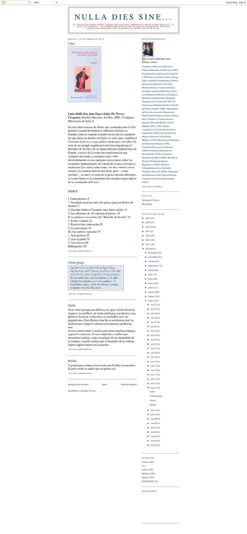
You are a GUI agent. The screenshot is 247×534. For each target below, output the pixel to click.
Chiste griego (76, 262)
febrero (151, 296)
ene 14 (154, 378)
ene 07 (154, 427)
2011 (148, 244)
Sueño (72, 305)
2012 (148, 239)
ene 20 (154, 352)
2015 (148, 231)
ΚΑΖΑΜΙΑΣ (147, 481)
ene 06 (154, 431)
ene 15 (154, 374)
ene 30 (154, 308)
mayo (151, 283)
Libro (71, 43)
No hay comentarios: (81, 251)
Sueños (145, 477)
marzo (151, 291)
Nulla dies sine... (124, 16)
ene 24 (154, 335)
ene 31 (154, 304)
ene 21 (154, 348)
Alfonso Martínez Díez (158, 59)
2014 (148, 235)
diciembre (153, 252)
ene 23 (154, 339)
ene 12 (154, 387)
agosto (151, 270)
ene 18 (154, 361)
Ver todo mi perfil (152, 187)
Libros (145, 469)
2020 (148, 222)
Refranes (146, 473)
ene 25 (154, 330)
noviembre (153, 256)
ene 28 (154, 317)
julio (150, 274)
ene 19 (154, 357)
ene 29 (154, 313)
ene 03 (154, 445)
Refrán (72, 361)
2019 (148, 226)
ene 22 (154, 343)
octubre (152, 261)
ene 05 (154, 436)
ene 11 (154, 410)
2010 (148, 248)
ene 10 (154, 414)
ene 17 (154, 365)
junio (151, 278)
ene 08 (154, 423)
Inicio (104, 384)
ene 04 (154, 440)
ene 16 (154, 370)
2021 (148, 218)
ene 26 (154, 326)
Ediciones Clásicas (150, 200)
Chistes (145, 462)
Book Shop (147, 203)
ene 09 (154, 418)
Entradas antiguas (129, 384)
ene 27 (154, 322)
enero (151, 300)
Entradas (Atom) (88, 390)
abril (150, 287)
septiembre (153, 265)
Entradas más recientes (78, 384)
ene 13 (154, 383)
